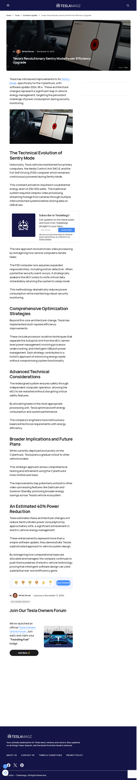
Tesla (17, 15)
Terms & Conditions (50, 755)
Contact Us (28, 755)
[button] (8, 5)
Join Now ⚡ (24, 652)
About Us (11, 755)
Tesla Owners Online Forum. (23, 629)
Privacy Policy (74, 755)
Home (8, 15)
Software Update (30, 15)
